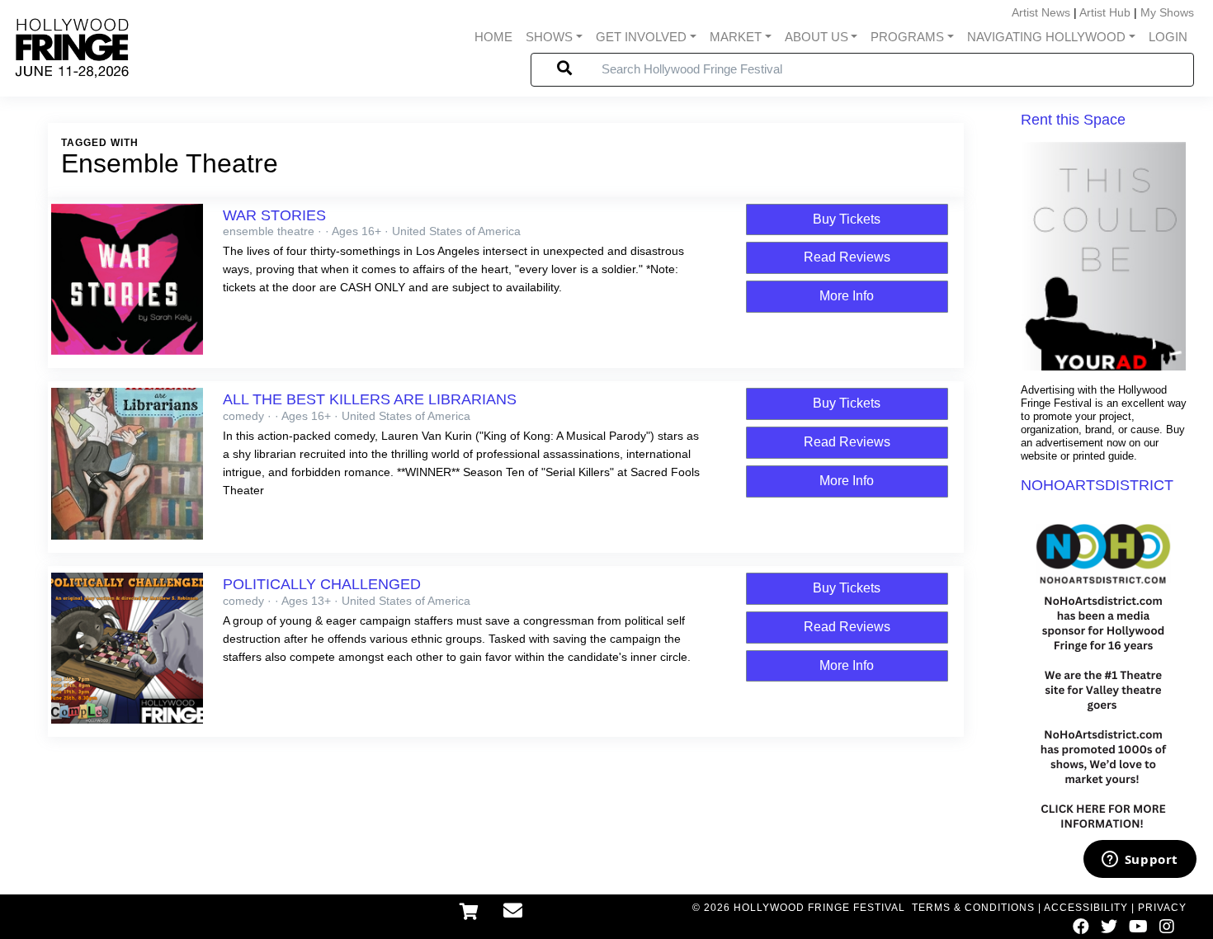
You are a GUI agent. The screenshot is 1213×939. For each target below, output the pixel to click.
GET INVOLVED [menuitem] (641, 37)
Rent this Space (1073, 119)
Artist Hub (1104, 12)
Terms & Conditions (973, 907)
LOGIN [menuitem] (1168, 37)
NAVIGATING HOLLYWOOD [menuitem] (1046, 37)
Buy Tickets (846, 219)
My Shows (1167, 12)
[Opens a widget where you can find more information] (1139, 860)
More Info (846, 296)
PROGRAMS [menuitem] (907, 37)
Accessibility (1086, 907)
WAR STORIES (274, 215)
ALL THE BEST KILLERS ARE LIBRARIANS (370, 399)
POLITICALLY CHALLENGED (322, 584)
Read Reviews (847, 257)
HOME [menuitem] (493, 37)
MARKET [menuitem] (736, 37)
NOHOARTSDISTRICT (1097, 485)
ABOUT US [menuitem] (816, 37)
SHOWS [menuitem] (549, 37)
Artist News (1041, 12)
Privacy (1162, 907)
